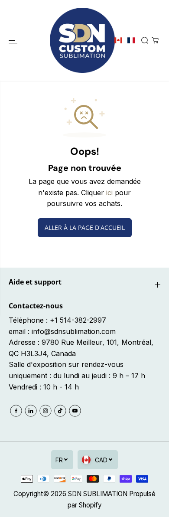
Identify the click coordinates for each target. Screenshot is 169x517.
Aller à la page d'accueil (85, 227)
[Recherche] (145, 40)
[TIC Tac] (60, 410)
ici (109, 192)
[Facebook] (16, 410)
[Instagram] (45, 410)
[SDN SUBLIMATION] (82, 40)
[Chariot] (155, 40)
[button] (14, 40)
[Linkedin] (30, 410)
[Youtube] (75, 410)
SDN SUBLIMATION (97, 494)
